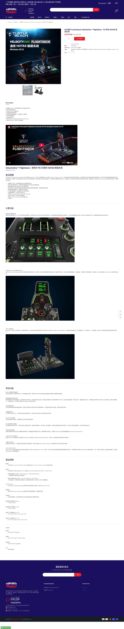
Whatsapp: (30, 8)
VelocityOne (96, 49)
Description (9, 103)
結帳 (109, 3)
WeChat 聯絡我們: (15, 600)
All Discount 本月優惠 (76, 47)
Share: (66, 52)
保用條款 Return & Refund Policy (51, 587)
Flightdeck (73, 49)
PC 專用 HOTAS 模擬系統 (81, 49)
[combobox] (71, 10)
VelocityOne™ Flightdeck (105, 49)
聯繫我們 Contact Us (48, 590)
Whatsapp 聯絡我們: (15, 597)
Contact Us (6, 627)
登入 (116, 3)
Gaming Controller (75, 44)
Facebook (84, 590)
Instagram (84, 587)
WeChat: (30, 11)
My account (102, 3)
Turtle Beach (74, 45)
